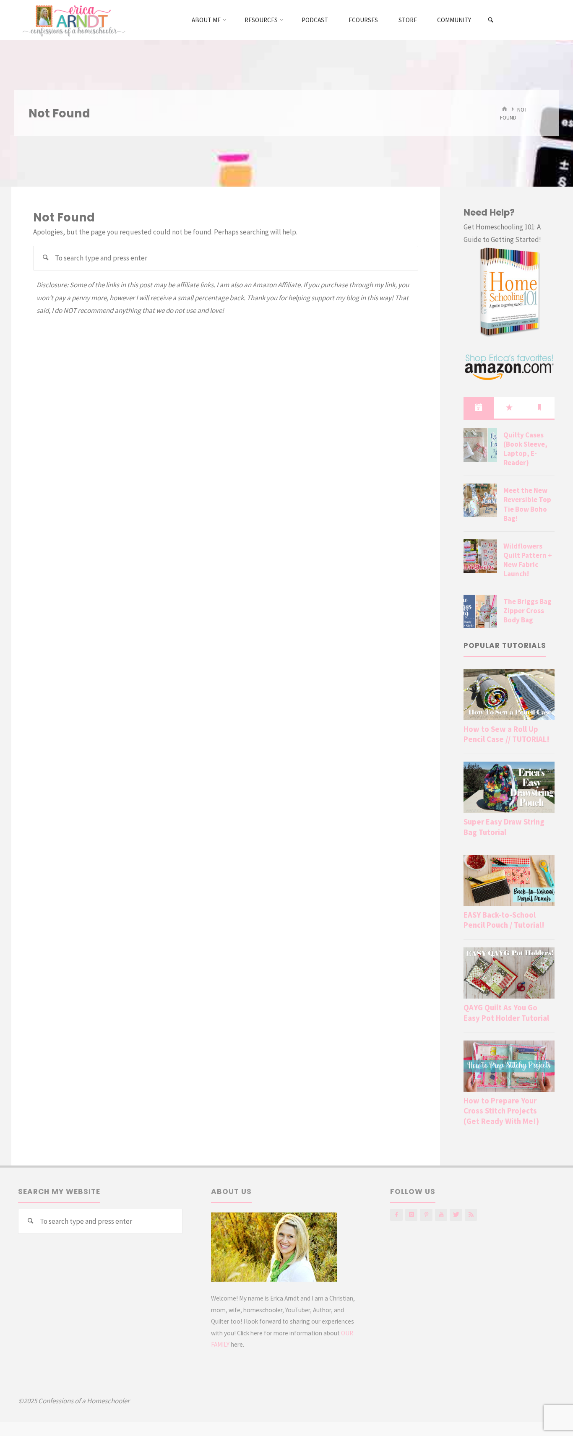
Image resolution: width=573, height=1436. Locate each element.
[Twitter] (456, 1215)
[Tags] (539, 408)
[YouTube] (441, 1215)
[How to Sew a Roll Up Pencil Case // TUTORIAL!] (509, 694)
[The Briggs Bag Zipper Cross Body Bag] (480, 611)
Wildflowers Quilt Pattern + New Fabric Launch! (527, 559)
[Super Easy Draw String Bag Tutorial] (509, 787)
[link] (490, 20)
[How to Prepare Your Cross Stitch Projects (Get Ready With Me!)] (509, 1066)
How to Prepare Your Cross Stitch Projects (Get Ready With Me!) (501, 1111)
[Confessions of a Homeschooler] (72, 19)
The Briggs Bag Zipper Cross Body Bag (527, 610)
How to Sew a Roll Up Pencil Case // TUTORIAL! (507, 734)
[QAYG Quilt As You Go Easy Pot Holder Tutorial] (509, 973)
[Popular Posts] (509, 408)
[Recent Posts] (479, 408)
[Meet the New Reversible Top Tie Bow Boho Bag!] (480, 500)
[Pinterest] (426, 1215)
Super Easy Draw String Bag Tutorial (504, 827)
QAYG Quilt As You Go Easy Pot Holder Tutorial (506, 1012)
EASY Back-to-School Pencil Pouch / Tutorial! (504, 920)
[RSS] (471, 1215)
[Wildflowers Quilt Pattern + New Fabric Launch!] (480, 556)
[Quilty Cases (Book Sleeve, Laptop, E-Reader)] (480, 445)
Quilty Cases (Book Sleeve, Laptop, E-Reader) (525, 448)
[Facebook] (396, 1215)
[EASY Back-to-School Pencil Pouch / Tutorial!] (509, 880)
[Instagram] (411, 1215)
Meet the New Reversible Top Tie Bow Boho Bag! (527, 504)
